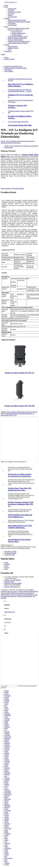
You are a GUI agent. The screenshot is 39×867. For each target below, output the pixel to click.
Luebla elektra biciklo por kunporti (18, 43)
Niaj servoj (11, 13)
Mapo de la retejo (12, 591)
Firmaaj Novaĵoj (12, 46)
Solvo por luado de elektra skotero (18, 36)
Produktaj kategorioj (10, 463)
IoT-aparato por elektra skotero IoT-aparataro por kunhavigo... (20, 475)
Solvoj (6, 26)
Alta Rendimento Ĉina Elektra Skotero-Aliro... (19, 541)
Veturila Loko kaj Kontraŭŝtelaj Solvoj (19, 41)
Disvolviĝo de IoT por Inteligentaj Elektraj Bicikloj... (20, 85)
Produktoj (7, 18)
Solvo (6, 566)
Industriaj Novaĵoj (13, 48)
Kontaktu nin (8, 51)
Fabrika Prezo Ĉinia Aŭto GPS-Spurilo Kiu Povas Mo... (20, 489)
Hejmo (6, 5)
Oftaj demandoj (12, 17)
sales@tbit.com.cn (9, 612)
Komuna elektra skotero (18, 33)
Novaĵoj (6, 44)
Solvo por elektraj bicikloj (15, 40)
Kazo (9, 49)
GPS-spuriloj (11, 23)
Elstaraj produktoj (9, 75)
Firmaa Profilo (12, 8)
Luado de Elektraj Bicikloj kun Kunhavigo (13, 593)
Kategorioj (4, 62)
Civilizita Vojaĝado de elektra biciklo (18, 28)
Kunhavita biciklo (17, 31)
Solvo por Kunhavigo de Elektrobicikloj (21, 594)
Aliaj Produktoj (12, 25)
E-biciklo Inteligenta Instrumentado (28, 591)
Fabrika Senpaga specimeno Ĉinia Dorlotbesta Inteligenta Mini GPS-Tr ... (21, 504)
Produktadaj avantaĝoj (14, 12)
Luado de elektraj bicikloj (24, 596)
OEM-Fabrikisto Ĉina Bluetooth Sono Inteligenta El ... (20, 516)
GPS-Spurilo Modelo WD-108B (19, 125)
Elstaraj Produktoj (9, 59)
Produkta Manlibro (18, 188)
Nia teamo (11, 10)
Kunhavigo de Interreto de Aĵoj (17, 20)
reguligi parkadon (17, 35)
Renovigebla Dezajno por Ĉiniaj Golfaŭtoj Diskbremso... (20, 527)
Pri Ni (6, 7)
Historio (10, 15)
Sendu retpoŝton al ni (7, 188)
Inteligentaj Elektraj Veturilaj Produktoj (19, 22)
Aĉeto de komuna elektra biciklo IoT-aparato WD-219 (21, 412)
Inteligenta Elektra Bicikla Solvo (17, 38)
